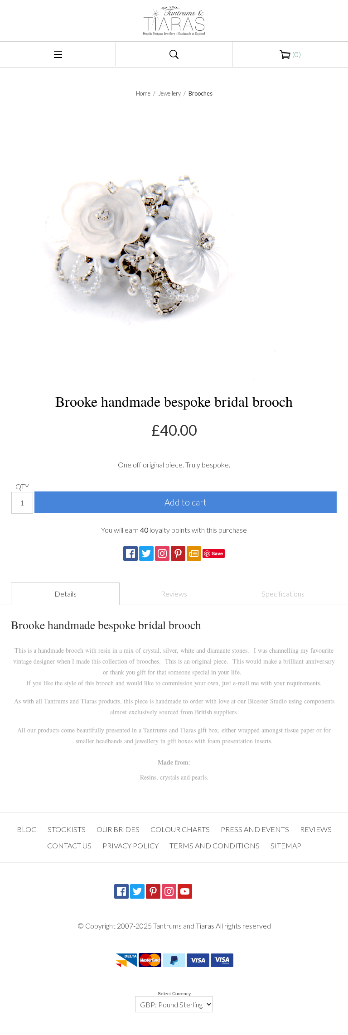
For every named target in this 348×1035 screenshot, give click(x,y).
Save (217, 553)
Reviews (174, 593)
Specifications (282, 593)
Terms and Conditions (214, 845)
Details (65, 593)
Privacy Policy (130, 845)
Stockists (67, 829)
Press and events (255, 829)
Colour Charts (180, 829)
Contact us (69, 845)
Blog (27, 829)
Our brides (118, 829)
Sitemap (286, 845)
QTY (22, 486)
